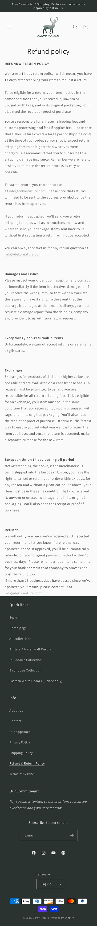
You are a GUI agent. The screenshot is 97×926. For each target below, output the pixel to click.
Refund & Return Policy (26, 763)
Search (14, 617)
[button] (9, 27)
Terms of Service (21, 774)
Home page (18, 628)
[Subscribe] (72, 835)
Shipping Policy (21, 753)
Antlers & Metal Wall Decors (30, 649)
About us (16, 710)
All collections (20, 639)
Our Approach (20, 732)
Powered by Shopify (62, 917)
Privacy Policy (19, 742)
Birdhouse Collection (25, 670)
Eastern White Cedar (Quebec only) (35, 681)
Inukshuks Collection (25, 660)
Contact (15, 721)
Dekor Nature (41, 917)
